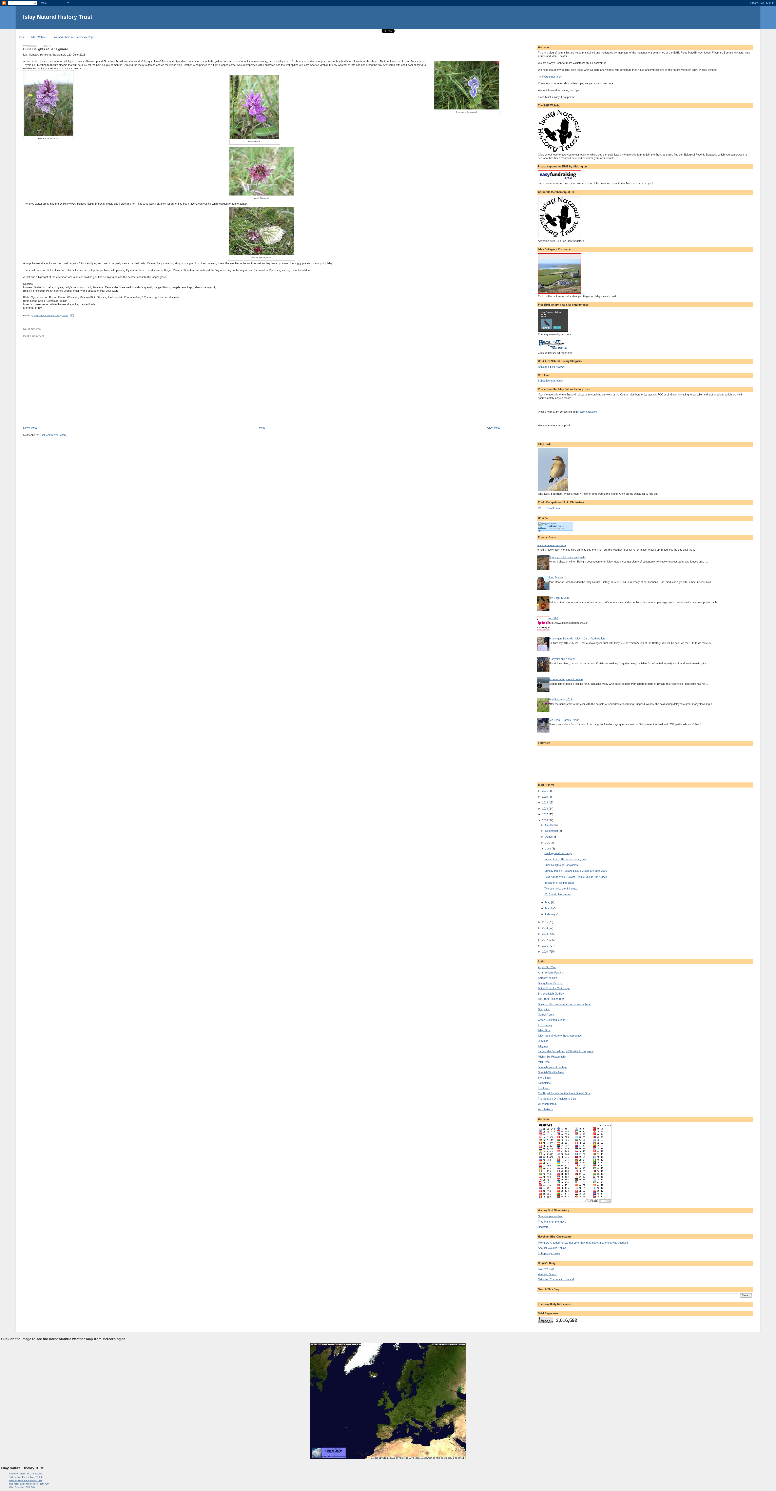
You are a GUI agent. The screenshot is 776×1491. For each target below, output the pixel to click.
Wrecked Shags (547, 1274)
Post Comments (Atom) (53, 434)
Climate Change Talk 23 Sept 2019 (26, 1473)
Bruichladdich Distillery (551, 993)
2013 (545, 933)
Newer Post (30, 427)
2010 (545, 951)
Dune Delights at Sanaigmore (561, 864)
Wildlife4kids (545, 1109)
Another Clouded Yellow (552, 1247)
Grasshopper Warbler (550, 1216)
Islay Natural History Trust (57, 17)
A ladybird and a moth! (561, 658)
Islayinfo (543, 1046)
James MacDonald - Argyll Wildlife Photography (566, 1051)
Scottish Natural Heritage (552, 1067)
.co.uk (555, 526)
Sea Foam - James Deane (563, 719)
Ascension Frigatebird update (565, 679)
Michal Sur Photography (552, 1056)
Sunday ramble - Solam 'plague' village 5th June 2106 (575, 870)
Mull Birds (544, 1061)
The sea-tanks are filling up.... (561, 888)
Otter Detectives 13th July (22, 1487)
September (552, 830)
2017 (545, 814)
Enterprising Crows (549, 1253)
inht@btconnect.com (550, 76)
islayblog (543, 1040)
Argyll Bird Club (547, 967)
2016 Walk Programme (557, 894)
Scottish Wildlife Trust (551, 1072)
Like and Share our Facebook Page (73, 37)
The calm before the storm (550, 545)
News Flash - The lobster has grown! (565, 859)
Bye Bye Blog (546, 1268)
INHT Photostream (549, 508)
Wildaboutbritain (547, 1103)
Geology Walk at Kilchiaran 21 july (25, 1480)
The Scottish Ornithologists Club (557, 1098)
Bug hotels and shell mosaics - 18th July (29, 1484)
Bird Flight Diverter (559, 597)
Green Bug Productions (551, 1019)
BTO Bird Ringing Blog (551, 998)
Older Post (493, 427)
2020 (545, 796)
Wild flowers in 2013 (560, 699)
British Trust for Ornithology (554, 988)
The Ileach (544, 1088)
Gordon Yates (546, 1014)
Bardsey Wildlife (547, 977)
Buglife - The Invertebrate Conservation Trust (564, 1004)
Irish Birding (545, 1025)
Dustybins (544, 1009)
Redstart (543, 1226)
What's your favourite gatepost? (566, 557)
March (549, 908)
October (550, 824)
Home (21, 37)
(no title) (553, 618)
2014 (545, 928)
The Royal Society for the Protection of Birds (564, 1093)
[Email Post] (72, 315)
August (549, 836)
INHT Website (39, 37)
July (548, 842)
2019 (545, 802)
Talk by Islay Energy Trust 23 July (26, 1477)
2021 (545, 790)
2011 (545, 945)
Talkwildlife (544, 1082)
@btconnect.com (587, 411)
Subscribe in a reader (550, 380)
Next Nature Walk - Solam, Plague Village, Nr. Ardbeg (575, 876)
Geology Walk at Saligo (558, 853)
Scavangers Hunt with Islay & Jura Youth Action (576, 638)
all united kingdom (555, 529)
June (548, 848)
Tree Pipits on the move (552, 1221)
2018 (545, 808)
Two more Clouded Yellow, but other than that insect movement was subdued (583, 1242)
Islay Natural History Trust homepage (560, 1035)
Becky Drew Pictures (550, 983)
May (548, 902)
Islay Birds (544, 1030)
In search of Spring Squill (559, 882)
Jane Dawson (556, 577)
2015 (545, 922)
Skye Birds (544, 1077)
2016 (545, 820)
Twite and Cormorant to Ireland (556, 1279)
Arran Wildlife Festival (551, 972)
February (550, 914)
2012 (545, 939)
